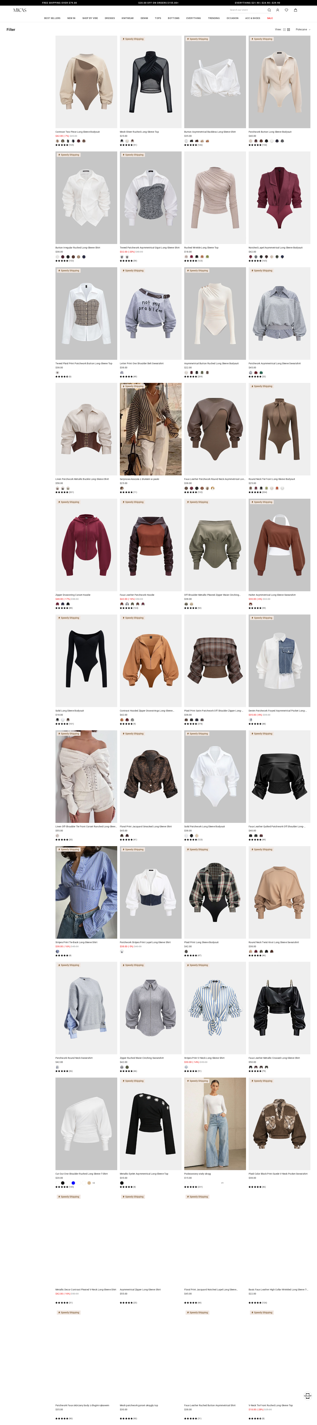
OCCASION (232, 18)
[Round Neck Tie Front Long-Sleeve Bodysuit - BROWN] (251, 488)
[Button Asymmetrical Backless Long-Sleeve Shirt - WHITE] (186, 141)
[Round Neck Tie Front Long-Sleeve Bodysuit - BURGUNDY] (256, 488)
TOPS (158, 18)
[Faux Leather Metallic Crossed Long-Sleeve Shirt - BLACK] (251, 1067)
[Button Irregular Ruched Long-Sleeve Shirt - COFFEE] (73, 257)
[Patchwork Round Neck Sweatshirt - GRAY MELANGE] (57, 1067)
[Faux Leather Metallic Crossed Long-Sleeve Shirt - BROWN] (261, 1067)
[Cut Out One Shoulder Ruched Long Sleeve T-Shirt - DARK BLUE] (73, 1183)
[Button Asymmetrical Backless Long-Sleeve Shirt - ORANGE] (207, 141)
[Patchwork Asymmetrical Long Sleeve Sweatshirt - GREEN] (261, 373)
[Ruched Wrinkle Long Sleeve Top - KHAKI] (186, 257)
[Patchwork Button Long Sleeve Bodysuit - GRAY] (282, 141)
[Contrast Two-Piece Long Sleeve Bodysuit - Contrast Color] (73, 141)
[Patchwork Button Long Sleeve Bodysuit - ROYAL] (277, 141)
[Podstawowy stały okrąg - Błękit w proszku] (207, 1183)
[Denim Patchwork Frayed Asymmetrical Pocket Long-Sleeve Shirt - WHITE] (251, 720)
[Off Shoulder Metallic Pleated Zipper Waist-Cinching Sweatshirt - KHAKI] (192, 604)
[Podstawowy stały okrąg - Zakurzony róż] (197, 1183)
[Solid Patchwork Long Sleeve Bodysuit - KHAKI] (197, 836)
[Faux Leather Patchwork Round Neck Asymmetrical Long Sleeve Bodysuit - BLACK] (197, 488)
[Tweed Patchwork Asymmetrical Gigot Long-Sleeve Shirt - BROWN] (127, 257)
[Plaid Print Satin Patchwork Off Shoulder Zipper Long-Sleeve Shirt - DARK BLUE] (197, 720)
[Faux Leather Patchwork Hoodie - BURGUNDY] (143, 604)
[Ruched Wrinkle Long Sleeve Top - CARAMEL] (202, 257)
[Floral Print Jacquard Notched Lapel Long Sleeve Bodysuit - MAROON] (186, 1299)
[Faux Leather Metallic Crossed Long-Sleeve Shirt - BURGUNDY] (256, 1067)
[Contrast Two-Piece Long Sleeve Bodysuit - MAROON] (79, 141)
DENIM (144, 18)
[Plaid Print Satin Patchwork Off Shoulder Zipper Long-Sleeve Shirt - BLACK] (192, 720)
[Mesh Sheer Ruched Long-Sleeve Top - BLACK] (122, 141)
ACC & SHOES (252, 18)
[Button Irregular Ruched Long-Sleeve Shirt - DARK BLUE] (84, 257)
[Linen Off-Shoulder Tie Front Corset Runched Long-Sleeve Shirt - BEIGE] (57, 836)
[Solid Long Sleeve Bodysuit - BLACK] (57, 720)
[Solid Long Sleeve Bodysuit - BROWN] (68, 720)
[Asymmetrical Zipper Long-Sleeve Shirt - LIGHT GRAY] (122, 1299)
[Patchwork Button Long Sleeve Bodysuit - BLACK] (266, 141)
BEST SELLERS (52, 18)
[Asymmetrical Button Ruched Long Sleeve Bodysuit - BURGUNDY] (192, 373)
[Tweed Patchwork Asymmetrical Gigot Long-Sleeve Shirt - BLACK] (122, 257)
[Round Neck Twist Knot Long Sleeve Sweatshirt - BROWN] (272, 952)
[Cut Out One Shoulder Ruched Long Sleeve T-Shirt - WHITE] (57, 1183)
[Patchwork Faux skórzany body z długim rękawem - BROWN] (63, 1415)
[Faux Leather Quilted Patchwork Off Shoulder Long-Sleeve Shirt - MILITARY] (256, 836)
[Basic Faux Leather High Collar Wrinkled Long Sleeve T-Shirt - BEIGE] (266, 1299)
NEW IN (71, 18)
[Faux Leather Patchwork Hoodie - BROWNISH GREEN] (132, 604)
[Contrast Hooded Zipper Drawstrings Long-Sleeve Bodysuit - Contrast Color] (122, 720)
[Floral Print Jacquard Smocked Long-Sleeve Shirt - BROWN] (122, 836)
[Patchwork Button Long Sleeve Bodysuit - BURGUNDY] (256, 141)
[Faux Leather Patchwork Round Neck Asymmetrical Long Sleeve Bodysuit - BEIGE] (207, 488)
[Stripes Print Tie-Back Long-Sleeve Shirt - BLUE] (57, 952)
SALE (270, 18)
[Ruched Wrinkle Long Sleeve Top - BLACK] (197, 257)
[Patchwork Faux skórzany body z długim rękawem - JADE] (73, 1415)
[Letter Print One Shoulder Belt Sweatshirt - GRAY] (122, 373)
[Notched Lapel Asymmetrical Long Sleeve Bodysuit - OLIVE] (277, 257)
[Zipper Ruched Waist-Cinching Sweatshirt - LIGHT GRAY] (122, 1067)
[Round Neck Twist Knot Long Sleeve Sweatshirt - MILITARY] (261, 952)
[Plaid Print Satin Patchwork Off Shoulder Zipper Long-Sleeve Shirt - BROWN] (186, 720)
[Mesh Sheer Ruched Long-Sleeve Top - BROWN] (132, 141)
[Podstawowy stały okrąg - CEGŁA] (202, 1183)
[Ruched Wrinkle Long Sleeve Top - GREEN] (207, 257)
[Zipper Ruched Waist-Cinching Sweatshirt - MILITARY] (127, 1067)
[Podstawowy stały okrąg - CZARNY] (192, 1183)
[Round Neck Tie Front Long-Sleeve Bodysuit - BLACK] (261, 488)
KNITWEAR (128, 18)
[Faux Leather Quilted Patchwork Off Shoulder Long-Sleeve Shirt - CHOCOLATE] (261, 836)
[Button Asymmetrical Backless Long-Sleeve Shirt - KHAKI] (202, 141)
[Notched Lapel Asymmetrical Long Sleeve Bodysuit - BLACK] (261, 257)
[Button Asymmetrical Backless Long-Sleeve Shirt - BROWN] (197, 141)
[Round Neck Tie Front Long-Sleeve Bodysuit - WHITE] (282, 488)
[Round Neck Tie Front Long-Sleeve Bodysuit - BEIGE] (272, 488)
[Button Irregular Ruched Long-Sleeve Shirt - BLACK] (68, 257)
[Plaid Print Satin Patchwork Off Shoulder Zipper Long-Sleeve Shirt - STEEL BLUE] (202, 720)
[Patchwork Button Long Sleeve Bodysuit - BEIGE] (251, 141)
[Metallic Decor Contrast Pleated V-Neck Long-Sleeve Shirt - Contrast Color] (57, 1299)
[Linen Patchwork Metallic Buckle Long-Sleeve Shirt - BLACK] (63, 488)
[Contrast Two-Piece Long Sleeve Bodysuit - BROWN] (84, 141)
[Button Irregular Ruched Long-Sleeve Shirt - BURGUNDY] (63, 257)
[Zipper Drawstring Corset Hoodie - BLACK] (68, 604)
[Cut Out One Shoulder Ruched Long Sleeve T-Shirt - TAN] (89, 1183)
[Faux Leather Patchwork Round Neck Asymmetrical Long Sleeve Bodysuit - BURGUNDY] (192, 488)
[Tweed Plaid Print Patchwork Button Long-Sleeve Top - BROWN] (57, 373)
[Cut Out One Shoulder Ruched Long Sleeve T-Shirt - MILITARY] (79, 1183)
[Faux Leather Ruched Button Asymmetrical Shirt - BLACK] (186, 1415)
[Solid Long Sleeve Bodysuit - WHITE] (63, 720)
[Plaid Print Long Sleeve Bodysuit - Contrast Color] (186, 952)
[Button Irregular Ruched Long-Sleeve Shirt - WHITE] (57, 257)
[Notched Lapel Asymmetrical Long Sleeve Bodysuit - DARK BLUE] (282, 257)
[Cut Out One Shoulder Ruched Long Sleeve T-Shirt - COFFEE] (84, 1183)
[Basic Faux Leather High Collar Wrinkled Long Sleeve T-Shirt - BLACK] (251, 1299)
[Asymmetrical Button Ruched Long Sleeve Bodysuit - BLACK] (197, 373)
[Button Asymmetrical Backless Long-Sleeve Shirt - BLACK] (192, 141)
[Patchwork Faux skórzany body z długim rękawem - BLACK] (68, 1415)
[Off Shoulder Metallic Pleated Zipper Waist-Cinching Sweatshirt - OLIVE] (186, 604)
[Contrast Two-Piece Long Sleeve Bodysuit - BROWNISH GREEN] (63, 141)
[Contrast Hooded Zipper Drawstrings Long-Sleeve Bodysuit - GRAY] (132, 720)
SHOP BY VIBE (90, 18)
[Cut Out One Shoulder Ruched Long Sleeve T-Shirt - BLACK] (63, 1183)
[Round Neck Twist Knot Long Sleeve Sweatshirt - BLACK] (266, 952)
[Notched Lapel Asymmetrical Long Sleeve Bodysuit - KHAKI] (272, 257)
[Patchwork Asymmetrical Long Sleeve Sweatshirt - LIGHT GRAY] (251, 373)
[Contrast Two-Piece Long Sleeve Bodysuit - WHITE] (68, 141)
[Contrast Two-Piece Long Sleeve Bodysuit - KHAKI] (57, 141)
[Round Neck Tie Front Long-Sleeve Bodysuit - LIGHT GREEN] (266, 488)
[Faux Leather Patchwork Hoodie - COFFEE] (122, 604)
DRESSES (110, 18)
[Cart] (295, 10)
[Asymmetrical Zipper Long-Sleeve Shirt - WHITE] (132, 1299)
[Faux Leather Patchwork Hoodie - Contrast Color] (127, 604)
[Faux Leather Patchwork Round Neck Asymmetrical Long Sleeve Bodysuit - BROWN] (186, 488)
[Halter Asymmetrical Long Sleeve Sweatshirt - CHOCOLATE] (251, 604)
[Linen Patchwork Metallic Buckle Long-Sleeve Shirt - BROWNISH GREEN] (68, 488)
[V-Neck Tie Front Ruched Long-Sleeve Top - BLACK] (256, 1415)
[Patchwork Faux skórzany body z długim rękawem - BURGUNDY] (57, 1415)
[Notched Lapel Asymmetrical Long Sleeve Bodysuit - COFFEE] (266, 257)
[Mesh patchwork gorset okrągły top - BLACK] (122, 1415)
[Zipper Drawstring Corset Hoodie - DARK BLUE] (63, 604)
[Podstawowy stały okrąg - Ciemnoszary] (218, 1183)
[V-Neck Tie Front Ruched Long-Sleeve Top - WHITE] (251, 1415)
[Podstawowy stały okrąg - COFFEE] (213, 1183)
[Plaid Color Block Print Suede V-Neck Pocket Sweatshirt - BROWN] (251, 1183)
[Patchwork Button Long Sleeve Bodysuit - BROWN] (261, 141)
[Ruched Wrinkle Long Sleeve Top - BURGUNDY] (192, 257)
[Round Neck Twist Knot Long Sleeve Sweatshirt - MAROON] (256, 952)
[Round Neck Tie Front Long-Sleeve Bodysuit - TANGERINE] (277, 488)
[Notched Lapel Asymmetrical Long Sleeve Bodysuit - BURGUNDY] (251, 257)
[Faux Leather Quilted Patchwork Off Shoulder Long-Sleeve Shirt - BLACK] (251, 836)
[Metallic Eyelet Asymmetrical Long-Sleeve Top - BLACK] (122, 1183)
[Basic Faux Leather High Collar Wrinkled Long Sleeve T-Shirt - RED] (256, 1299)
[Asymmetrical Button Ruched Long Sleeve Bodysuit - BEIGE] (186, 373)
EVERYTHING (193, 18)
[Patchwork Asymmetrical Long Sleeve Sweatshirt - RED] (256, 373)
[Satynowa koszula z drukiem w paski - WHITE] (122, 488)
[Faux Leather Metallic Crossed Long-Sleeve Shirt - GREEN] (266, 1067)
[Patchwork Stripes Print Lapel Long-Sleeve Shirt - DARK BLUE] (122, 952)
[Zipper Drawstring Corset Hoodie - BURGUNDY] (57, 604)
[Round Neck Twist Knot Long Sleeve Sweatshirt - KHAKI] (251, 952)
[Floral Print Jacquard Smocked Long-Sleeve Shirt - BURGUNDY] (127, 836)
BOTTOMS (173, 18)
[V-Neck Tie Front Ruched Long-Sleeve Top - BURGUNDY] (261, 1415)
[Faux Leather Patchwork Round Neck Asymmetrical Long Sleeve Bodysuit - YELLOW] (213, 488)
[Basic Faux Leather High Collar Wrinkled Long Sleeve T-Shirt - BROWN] (261, 1299)
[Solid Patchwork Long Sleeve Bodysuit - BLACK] (192, 836)
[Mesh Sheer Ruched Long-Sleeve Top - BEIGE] (127, 141)
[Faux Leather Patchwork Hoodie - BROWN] (138, 604)
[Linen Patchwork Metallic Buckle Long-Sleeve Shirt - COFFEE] (57, 488)
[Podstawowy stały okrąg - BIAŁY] (186, 1183)
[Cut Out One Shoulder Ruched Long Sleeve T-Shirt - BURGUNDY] (68, 1183)
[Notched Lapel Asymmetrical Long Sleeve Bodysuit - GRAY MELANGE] (256, 257)
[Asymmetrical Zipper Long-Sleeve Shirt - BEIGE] (127, 1299)
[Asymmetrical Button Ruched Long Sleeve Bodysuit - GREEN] (202, 373)
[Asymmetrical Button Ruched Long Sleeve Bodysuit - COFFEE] (207, 373)
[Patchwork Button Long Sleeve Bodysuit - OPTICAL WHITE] (272, 141)
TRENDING (214, 18)
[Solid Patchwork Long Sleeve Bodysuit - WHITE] (186, 836)
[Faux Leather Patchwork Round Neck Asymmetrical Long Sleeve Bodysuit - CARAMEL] (202, 488)
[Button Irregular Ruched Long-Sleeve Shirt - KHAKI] (79, 257)
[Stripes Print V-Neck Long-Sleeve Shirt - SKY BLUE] (186, 1067)
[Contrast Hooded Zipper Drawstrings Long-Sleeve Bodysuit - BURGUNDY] (127, 720)
